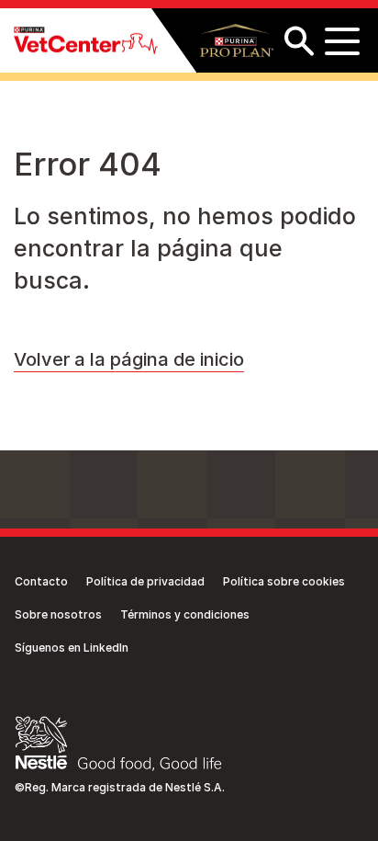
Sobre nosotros (58, 614)
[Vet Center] (86, 41)
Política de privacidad (145, 581)
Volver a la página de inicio (129, 359)
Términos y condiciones (185, 614)
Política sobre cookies (284, 581)
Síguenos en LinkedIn (71, 647)
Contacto (41, 581)
